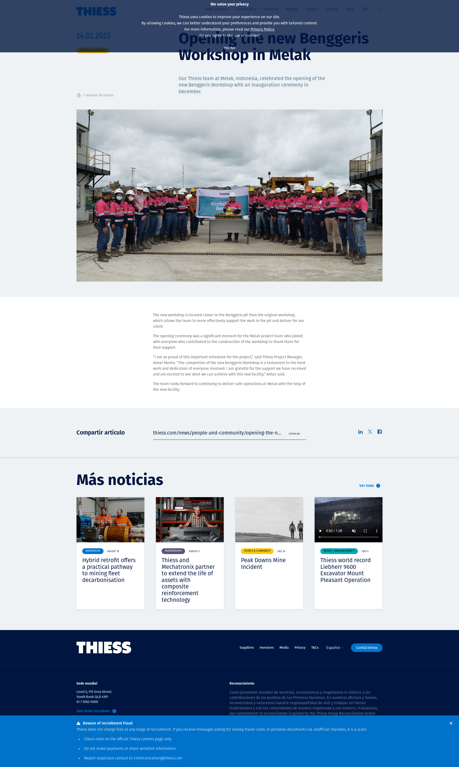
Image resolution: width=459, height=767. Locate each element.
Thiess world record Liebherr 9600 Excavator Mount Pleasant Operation (345, 570)
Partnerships (173, 551)
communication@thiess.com (158, 758)
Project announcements (339, 551)
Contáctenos (366, 647)
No (232, 48)
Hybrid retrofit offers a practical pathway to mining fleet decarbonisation (109, 570)
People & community (257, 551)
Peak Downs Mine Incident (263, 563)
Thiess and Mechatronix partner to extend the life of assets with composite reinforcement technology (188, 580)
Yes (227, 48)
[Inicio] (103, 648)
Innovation (93, 551)
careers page (152, 739)
